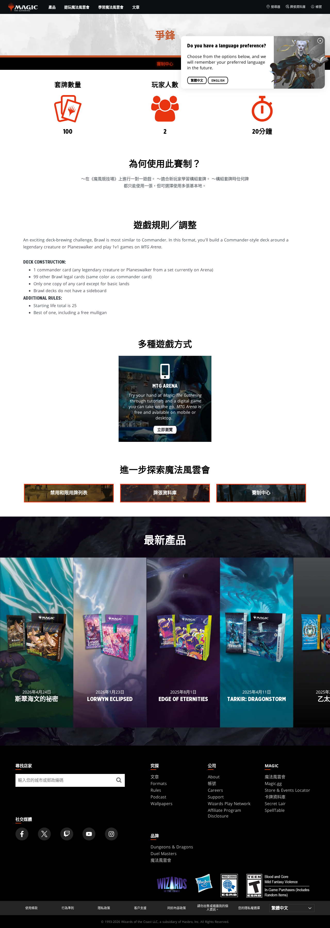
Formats (159, 783)
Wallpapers (161, 803)
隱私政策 (104, 908)
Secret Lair (275, 803)
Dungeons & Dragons (172, 847)
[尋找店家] (119, 780)
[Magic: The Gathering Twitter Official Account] (44, 834)
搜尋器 (275, 7)
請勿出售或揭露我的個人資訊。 (212, 908)
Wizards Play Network (229, 803)
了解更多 (36, 720)
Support (216, 797)
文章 (135, 7)
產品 (52, 7)
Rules (156, 790)
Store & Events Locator (287, 790)
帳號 (319, 7)
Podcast (158, 797)
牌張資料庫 (298, 7)
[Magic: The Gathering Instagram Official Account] (111, 834)
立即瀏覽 (165, 430)
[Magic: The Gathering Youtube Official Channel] (88, 834)
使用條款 (31, 908)
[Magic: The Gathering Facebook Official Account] (21, 834)
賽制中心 (165, 64)
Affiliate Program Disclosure (224, 813)
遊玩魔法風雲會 (76, 7)
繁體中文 (197, 80)
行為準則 (68, 908)
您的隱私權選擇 (249, 908)
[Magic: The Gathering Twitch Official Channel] (66, 834)
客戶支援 (140, 908)
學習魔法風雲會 (110, 7)
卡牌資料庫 (275, 797)
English (218, 80)
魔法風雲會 (275, 777)
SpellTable (275, 810)
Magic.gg (273, 783)
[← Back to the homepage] (23, 6)
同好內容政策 (176, 908)
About (214, 777)
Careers (215, 790)
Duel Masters (164, 853)
